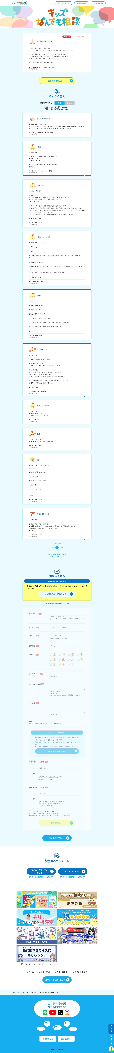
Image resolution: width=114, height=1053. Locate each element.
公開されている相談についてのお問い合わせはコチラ (57, 555)
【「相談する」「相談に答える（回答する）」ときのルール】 (44, 586)
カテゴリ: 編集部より (32, 992)
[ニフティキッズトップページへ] (17, 3)
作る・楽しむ (62, 971)
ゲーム (31, 971)
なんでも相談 (21, 992)
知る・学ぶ (45, 971)
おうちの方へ (98, 3)
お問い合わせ (81, 3)
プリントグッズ (80, 971)
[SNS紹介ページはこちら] (57, 1008)
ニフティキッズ (12, 992)
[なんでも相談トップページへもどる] (57, 17)
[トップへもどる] (111, 1048)
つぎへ (62, 547)
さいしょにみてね (63, 3)
